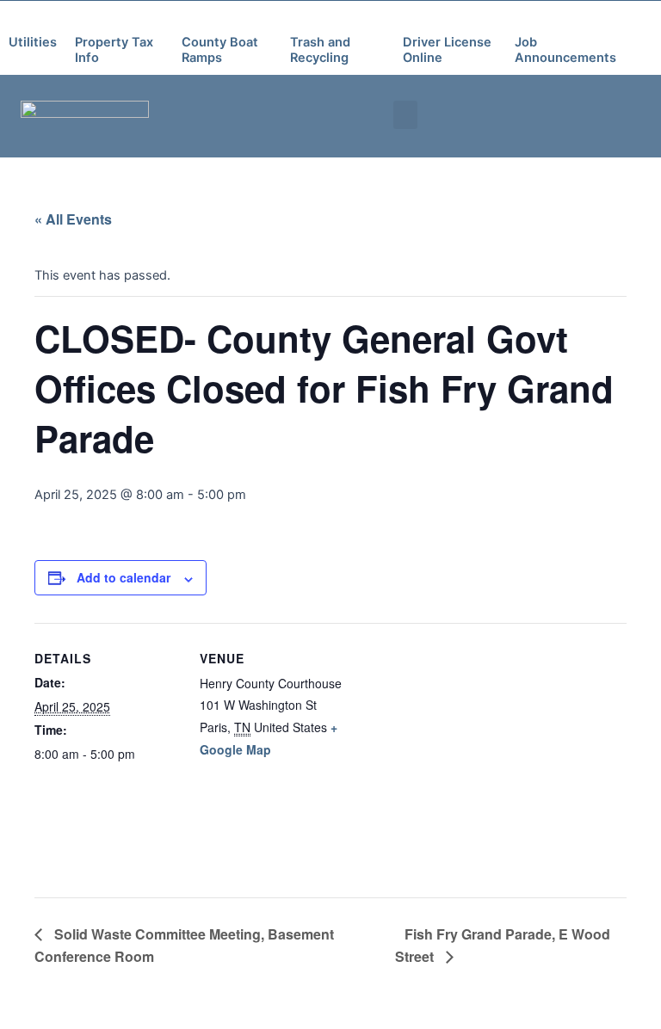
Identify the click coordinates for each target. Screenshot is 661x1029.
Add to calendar (123, 577)
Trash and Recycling (320, 49)
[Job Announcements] (524, 18)
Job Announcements (565, 49)
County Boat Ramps (220, 49)
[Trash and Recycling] (299, 18)
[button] (405, 115)
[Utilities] (18, 18)
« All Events (73, 219)
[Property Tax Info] (84, 18)
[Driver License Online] (412, 18)
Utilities (33, 42)
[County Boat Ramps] (191, 18)
